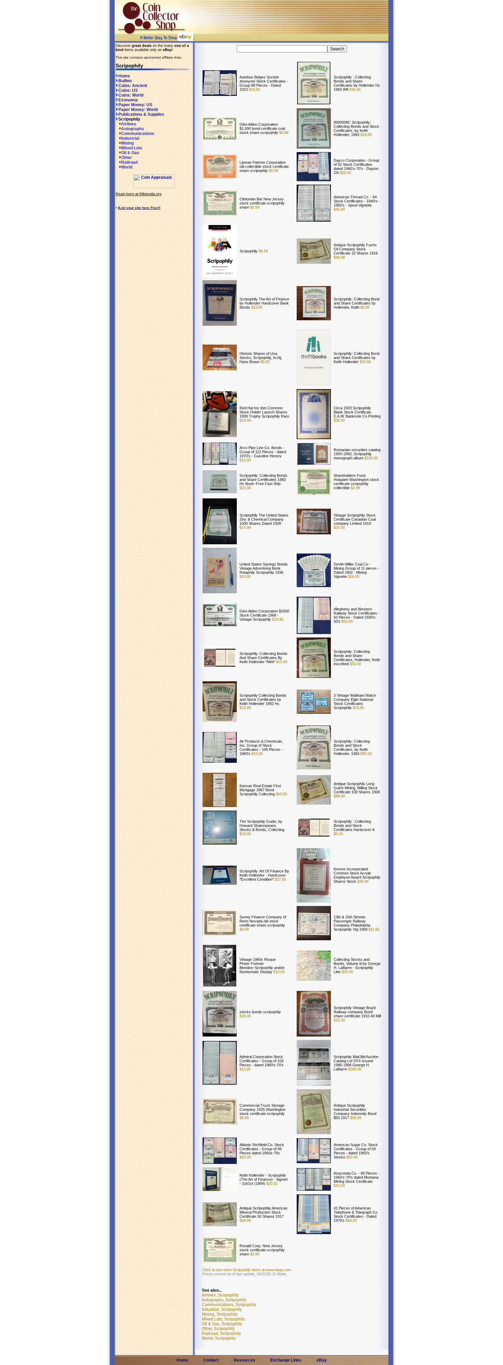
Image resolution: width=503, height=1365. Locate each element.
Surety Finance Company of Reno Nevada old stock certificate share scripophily (263, 921)
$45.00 (339, 209)
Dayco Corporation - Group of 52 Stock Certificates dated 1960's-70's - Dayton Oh (356, 166)
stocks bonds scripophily (260, 1012)
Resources (244, 1360)
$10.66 (365, 362)
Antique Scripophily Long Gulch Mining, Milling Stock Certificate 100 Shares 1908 (357, 788)
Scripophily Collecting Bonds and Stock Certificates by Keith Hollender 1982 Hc (263, 699)
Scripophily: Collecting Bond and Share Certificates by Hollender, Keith (356, 303)
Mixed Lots (131, 148)
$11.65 (373, 929)
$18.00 (365, 135)
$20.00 (339, 527)
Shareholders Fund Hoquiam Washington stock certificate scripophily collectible (356, 481)
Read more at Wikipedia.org (139, 194)
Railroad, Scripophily (221, 1333)
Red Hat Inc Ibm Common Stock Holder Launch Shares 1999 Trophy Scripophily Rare (264, 412)
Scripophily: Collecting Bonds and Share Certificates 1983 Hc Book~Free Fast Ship (263, 479)
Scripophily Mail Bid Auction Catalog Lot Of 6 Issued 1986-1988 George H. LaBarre (356, 1063)
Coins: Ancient (132, 85)
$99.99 (339, 257)
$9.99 (244, 1118)
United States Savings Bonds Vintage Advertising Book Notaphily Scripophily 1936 (264, 568)
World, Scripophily (219, 1338)
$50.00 (346, 621)
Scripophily (129, 119)
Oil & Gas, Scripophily (222, 1323)
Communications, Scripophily (229, 1304)
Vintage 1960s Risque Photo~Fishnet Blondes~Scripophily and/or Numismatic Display (262, 965)
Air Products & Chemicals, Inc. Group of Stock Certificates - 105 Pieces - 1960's (261, 747)
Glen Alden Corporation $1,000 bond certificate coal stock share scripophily (262, 128)
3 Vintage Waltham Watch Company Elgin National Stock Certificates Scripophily (355, 701)
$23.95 (256, 307)
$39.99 (362, 881)
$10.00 (254, 89)
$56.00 (353, 576)
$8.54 (263, 251)
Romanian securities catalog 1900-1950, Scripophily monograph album (357, 454)
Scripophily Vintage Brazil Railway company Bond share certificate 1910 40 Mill (357, 1012)
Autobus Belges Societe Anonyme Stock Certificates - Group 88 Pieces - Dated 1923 (264, 83)
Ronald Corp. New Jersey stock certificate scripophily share (262, 1250)
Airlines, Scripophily (220, 1295)
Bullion (125, 80)
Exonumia (128, 100)
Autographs (132, 128)
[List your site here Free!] (139, 208)
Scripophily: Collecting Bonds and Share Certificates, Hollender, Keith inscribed (357, 657)
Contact (211, 1360)
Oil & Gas (130, 152)
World (126, 167)
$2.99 (254, 207)
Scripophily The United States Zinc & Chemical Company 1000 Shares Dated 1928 (264, 519)
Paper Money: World (138, 109)
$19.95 (358, 708)
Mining (127, 143)
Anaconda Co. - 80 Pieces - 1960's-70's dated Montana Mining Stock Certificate (356, 1177)
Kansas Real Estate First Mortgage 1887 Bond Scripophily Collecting (260, 790)
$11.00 (245, 1069)
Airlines (128, 124)
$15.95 (354, 89)
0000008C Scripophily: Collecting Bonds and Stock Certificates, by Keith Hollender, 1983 (356, 128)
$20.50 (345, 173)
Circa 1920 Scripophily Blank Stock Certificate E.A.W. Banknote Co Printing (357, 412)
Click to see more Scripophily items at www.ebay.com (247, 1270)
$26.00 (347, 972)
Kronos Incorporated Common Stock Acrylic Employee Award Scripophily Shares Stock (357, 875)
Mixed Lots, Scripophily (223, 1319)
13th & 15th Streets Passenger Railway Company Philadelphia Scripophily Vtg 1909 (352, 923)
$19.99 (245, 420)
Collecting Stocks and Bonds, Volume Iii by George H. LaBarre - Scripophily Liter (357, 965)
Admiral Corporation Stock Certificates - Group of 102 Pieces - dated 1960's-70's (262, 1061)
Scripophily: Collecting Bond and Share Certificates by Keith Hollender (356, 357)
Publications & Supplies (141, 114)
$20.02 (271, 1183)
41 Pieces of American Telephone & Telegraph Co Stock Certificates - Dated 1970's (355, 1214)
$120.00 (370, 458)
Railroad (129, 162)
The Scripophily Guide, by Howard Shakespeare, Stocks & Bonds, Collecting (262, 825)
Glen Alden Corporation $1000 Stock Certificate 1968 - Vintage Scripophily (264, 615)
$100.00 (354, 1069)
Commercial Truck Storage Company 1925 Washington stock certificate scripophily (262, 1109)
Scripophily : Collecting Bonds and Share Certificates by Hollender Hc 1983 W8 (357, 83)
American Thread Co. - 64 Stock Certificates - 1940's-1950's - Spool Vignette (356, 201)
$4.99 (244, 929)
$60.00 (281, 794)
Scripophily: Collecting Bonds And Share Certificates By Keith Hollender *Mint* (263, 658)
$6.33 (338, 834)
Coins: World (130, 95)
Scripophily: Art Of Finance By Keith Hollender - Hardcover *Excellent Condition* (264, 875)
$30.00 (245, 1016)
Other (126, 157)
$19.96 (277, 619)
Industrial (130, 138)
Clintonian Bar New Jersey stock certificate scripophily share (262, 203)
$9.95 (364, 307)
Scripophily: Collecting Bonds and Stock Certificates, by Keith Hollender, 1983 (352, 747)
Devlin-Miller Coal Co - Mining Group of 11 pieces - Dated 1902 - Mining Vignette (356, 570)
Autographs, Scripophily (224, 1300)
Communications (137, 133)
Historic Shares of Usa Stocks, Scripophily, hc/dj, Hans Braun (261, 357)
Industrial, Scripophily (222, 1309)
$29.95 (245, 576)
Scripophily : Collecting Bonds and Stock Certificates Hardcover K (354, 825)
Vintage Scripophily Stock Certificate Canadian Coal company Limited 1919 (355, 519)
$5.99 (273, 171)
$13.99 (245, 708)
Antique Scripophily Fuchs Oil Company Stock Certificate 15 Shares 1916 (356, 249)
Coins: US (128, 90)
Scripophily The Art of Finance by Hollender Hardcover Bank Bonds (264, 303)
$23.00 (245, 488)
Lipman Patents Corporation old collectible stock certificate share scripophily (264, 166)
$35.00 (339, 420)
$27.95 (280, 879)
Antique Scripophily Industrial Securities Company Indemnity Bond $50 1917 (355, 1111)
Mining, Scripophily (219, 1314)
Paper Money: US (135, 104)
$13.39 (339, 1020)
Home (124, 76)
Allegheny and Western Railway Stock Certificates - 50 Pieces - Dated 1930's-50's (356, 615)
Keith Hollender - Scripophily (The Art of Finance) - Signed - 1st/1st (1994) (263, 1179)
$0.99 (283, 133)
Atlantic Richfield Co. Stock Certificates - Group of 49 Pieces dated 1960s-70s (262, 1149)
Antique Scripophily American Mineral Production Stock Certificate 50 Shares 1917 (263, 1212)
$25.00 (365, 754)
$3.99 (254, 1254)
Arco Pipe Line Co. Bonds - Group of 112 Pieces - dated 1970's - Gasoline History (263, 452)
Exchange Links (285, 1360)
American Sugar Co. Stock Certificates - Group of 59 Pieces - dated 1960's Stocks (356, 1151)
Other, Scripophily (218, 1328)
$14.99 (245, 527)
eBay (322, 1360)
